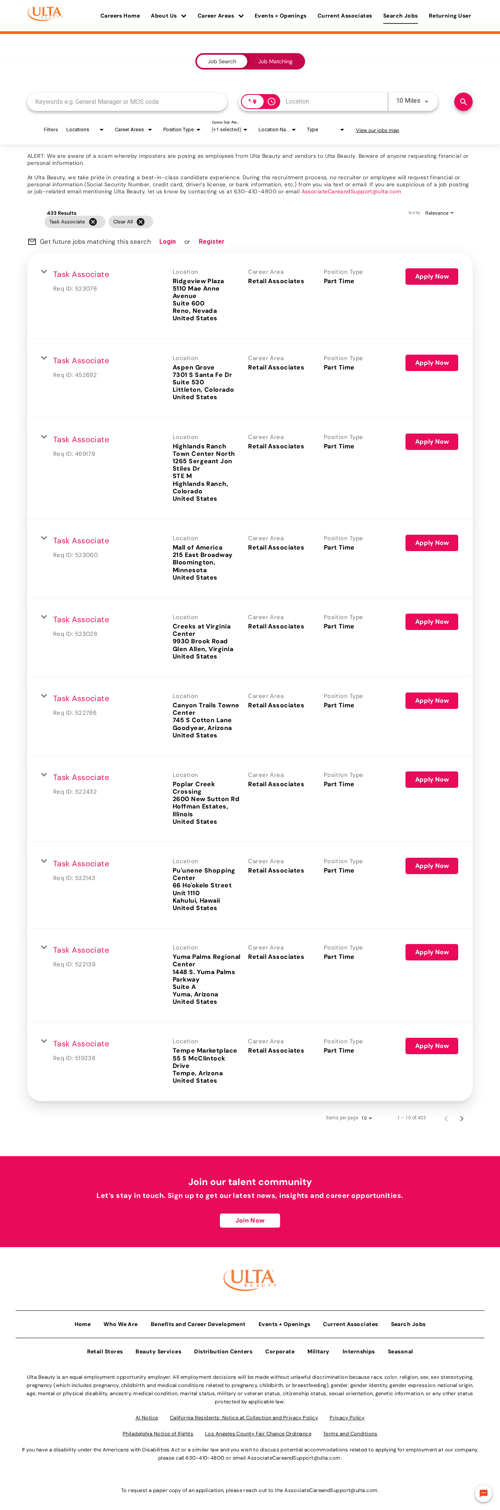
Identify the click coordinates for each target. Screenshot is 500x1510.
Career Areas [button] (217, 15)
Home (83, 1324)
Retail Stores (105, 1351)
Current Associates (345, 15)
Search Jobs (400, 15)
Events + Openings (281, 15)
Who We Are (121, 1324)
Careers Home (120, 15)
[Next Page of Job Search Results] (462, 1118)
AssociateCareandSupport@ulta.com (351, 191)
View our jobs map (377, 130)
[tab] (222, 61)
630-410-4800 (205, 1458)
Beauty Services (158, 1351)
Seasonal (400, 1351)
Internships (359, 1351)
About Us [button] (164, 15)
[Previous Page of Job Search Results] (446, 1118)
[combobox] (127, 102)
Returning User (450, 15)
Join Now (250, 1220)
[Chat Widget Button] (483, 1493)
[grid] (235, 222)
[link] (250, 296)
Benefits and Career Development (198, 1324)
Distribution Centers (223, 1351)
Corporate (280, 1351)
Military (318, 1351)
